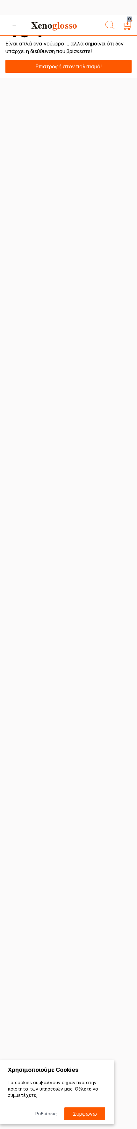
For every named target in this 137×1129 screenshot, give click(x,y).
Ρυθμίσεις (46, 1113)
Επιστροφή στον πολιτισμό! (68, 66)
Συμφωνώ (85, 1114)
